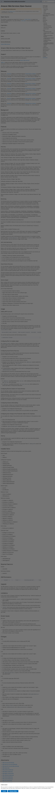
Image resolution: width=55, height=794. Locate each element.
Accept (4, 791)
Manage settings (13, 791)
